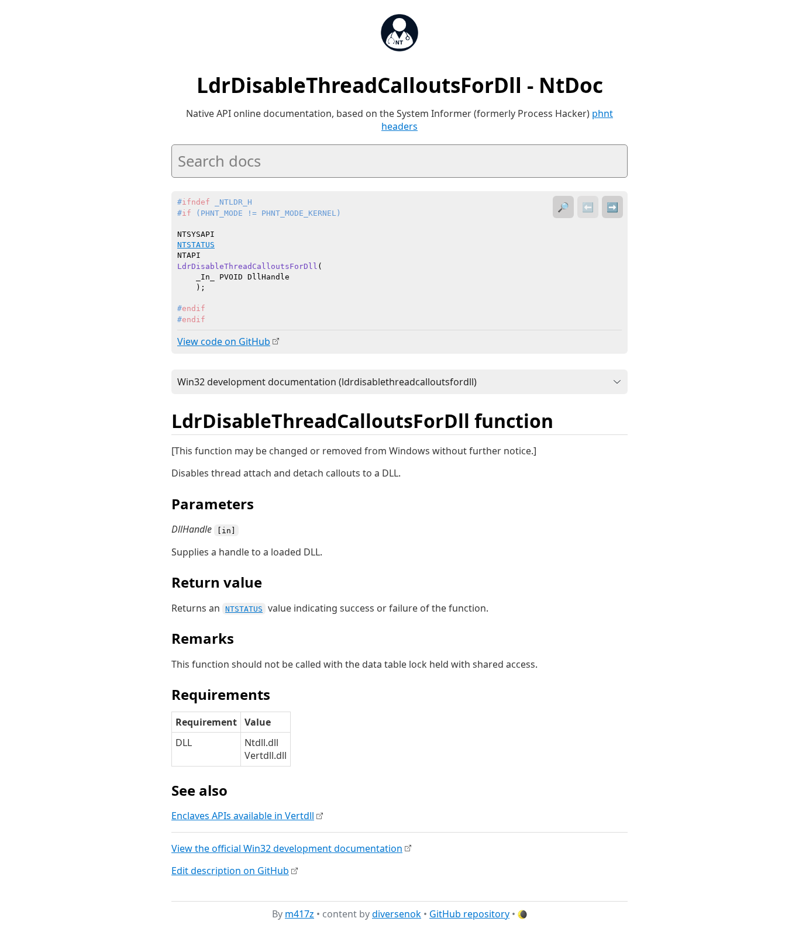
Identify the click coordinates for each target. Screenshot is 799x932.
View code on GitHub (223, 341)
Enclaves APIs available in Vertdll (242, 815)
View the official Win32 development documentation (286, 848)
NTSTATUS (244, 609)
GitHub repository (469, 913)
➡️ (612, 207)
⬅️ (588, 207)
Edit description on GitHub (230, 870)
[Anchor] (566, 419)
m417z (299, 913)
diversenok (396, 913)
